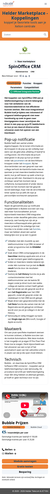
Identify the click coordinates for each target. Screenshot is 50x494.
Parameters (16, 87)
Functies (27, 83)
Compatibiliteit (31, 87)
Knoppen (37, 83)
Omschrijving (13, 83)
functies (36, 229)
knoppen (27, 163)
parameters (19, 160)
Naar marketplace (26, 61)
